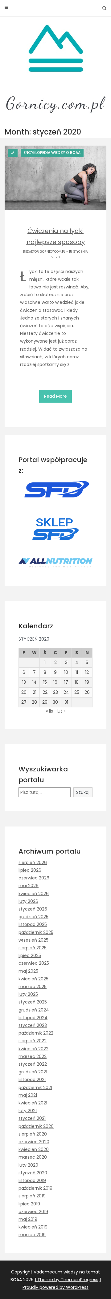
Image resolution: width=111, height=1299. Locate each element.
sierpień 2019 (32, 1196)
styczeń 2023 (32, 1025)
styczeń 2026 (32, 909)
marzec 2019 (32, 1235)
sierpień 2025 (32, 948)
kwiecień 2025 (33, 979)
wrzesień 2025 (33, 940)
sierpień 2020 (32, 1134)
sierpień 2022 (32, 1041)
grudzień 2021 (32, 1072)
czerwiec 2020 (33, 1142)
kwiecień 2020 (33, 1149)
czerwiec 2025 (33, 963)
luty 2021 (27, 1111)
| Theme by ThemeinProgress (66, 1280)
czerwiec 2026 (33, 878)
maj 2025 (28, 971)
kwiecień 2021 (32, 1103)
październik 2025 (35, 932)
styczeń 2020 (32, 1173)
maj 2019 (27, 1219)
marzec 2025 (32, 986)
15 (45, 682)
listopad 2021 (32, 1079)
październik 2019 (35, 1188)
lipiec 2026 (29, 870)
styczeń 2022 (32, 1064)
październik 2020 (36, 1126)
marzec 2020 (32, 1157)
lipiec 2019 (29, 1204)
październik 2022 (35, 1033)
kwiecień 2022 (33, 1049)
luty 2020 (28, 1165)
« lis (49, 711)
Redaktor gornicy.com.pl (44, 251)
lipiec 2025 (29, 955)
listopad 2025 (32, 924)
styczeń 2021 (32, 1118)
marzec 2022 (32, 1056)
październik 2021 (35, 1087)
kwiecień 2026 (33, 894)
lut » (61, 711)
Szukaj (82, 792)
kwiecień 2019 (32, 1227)
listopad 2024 (32, 1018)
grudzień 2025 (33, 917)
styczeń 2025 (32, 1002)
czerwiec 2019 (33, 1212)
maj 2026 (28, 886)
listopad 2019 (32, 1180)
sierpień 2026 (32, 862)
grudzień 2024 (33, 1010)
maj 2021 (27, 1095)
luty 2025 (28, 994)
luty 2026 (28, 901)
